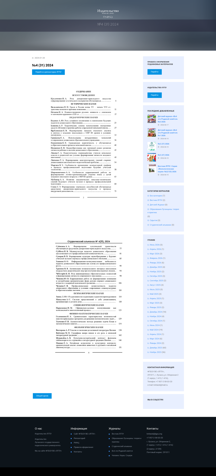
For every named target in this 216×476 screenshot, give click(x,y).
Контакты (78, 451)
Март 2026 (154, 253)
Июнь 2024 (155, 325)
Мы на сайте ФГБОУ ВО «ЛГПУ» (48, 451)
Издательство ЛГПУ (43, 433)
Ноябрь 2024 (155, 316)
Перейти (154, 71)
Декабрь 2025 (156, 267)
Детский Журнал (157, 204)
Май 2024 (154, 329)
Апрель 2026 (155, 249)
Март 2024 (154, 338)
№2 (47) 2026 (163, 155)
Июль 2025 (155, 289)
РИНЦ (76, 442)
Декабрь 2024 (156, 312)
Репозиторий (79, 438)
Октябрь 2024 (156, 320)
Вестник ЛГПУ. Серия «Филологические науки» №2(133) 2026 (167, 169)
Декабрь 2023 (156, 347)
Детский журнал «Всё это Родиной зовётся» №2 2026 (168, 119)
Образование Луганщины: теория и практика (163, 211)
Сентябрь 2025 (156, 280)
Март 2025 (154, 302)
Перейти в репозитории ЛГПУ (48, 72)
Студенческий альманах (160, 224)
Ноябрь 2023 (155, 352)
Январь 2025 (155, 307)
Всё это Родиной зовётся (122, 451)
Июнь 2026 (155, 244)
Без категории (156, 195)
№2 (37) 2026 (163, 144)
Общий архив (42, 395)
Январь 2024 (155, 343)
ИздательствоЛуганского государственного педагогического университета (47, 442)
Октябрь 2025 (156, 276)
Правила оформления (83, 447)
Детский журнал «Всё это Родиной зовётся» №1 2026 (168, 133)
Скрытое (153, 220)
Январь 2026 (155, 262)
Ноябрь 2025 (155, 271)
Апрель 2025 (155, 298)
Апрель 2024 (155, 334)
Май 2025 (154, 294)
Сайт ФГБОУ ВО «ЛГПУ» (84, 433)
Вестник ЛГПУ (156, 200)
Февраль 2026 (156, 258)
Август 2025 (155, 285)
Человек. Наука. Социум (122, 455)
